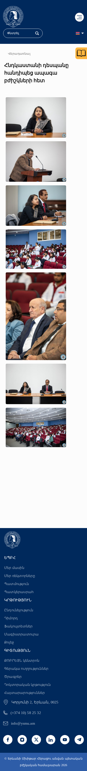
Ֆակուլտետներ (18, 626)
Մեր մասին (14, 568)
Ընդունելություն (18, 610)
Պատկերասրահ (19, 592)
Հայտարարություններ (24, 693)
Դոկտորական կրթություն (27, 684)
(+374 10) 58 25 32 (26, 713)
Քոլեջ (9, 642)
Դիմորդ (11, 618)
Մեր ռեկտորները (19, 576)
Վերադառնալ (19, 53)
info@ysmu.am (23, 723)
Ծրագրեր (13, 676)
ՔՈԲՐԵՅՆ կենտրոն (21, 660)
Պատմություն (16, 584)
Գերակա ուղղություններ (26, 668)
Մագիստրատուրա (21, 634)
